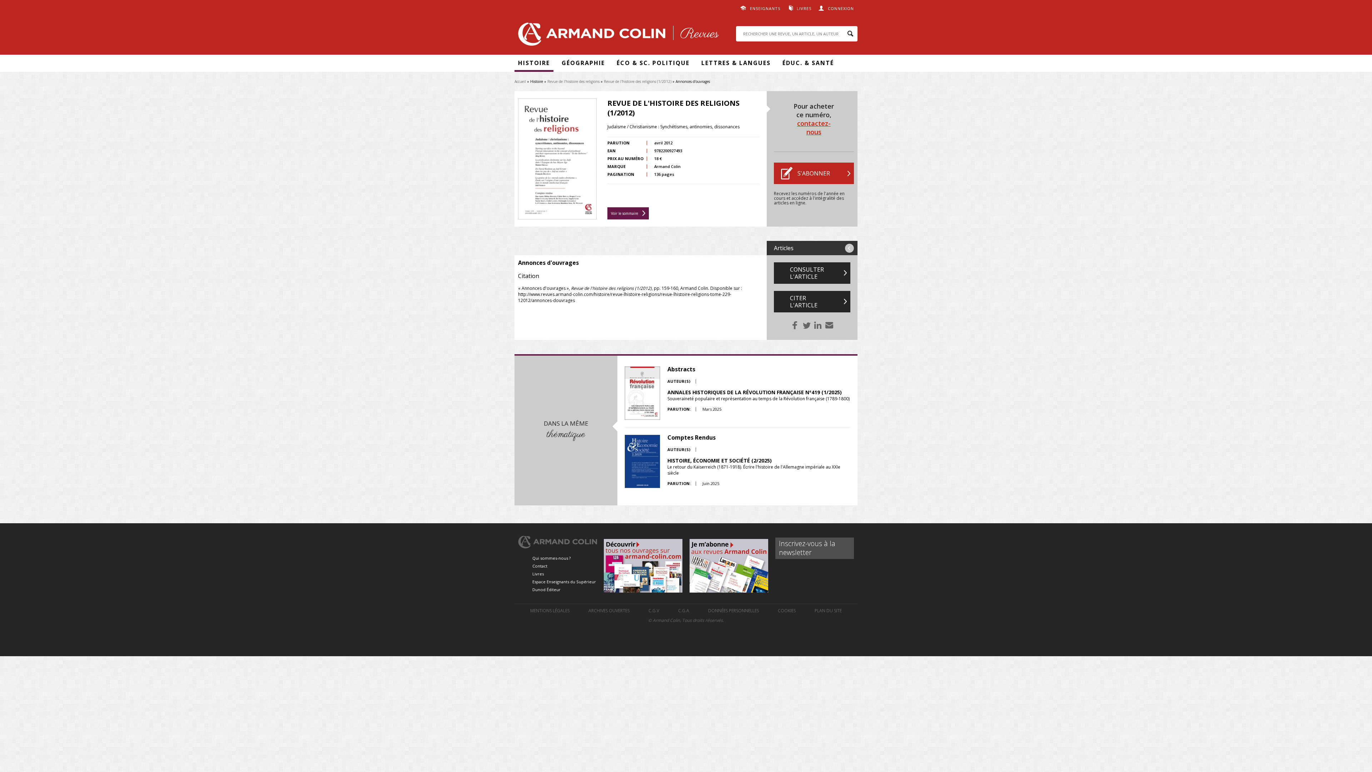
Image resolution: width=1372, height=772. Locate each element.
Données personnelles (733, 611)
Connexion (841, 8)
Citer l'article (803, 301)
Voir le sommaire (624, 213)
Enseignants (765, 8)
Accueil (520, 81)
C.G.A (683, 611)
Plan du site (828, 611)
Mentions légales (550, 611)
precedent (849, 248)
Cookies (787, 611)
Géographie (583, 63)
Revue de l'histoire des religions (573, 81)
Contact (539, 566)
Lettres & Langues (736, 63)
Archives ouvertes (609, 611)
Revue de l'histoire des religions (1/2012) (637, 81)
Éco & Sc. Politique (653, 63)
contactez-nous (814, 127)
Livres (804, 8)
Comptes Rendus (691, 437)
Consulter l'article (807, 273)
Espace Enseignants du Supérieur (564, 581)
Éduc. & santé (808, 63)
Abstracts (681, 369)
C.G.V (653, 611)
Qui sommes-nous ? (551, 558)
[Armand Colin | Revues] (616, 36)
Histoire (534, 63)
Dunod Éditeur (546, 589)
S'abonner (813, 173)
